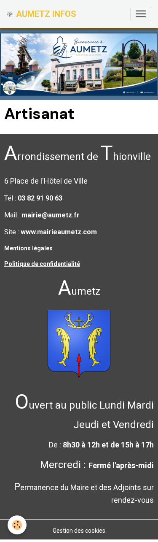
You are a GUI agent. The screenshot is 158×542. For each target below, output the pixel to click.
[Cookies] (17, 524)
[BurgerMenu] (140, 14)
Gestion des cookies (79, 530)
